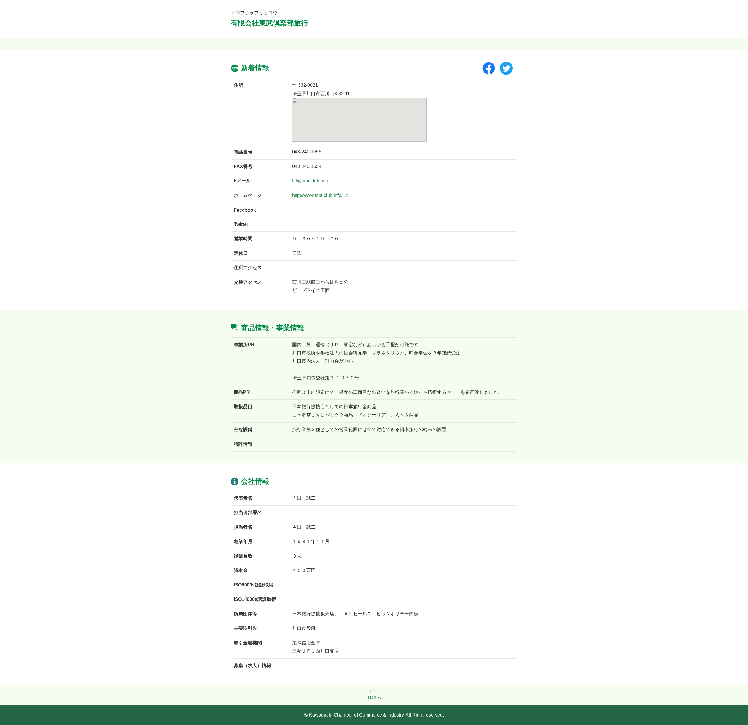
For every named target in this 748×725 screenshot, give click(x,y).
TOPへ (374, 697)
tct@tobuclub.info (310, 180)
